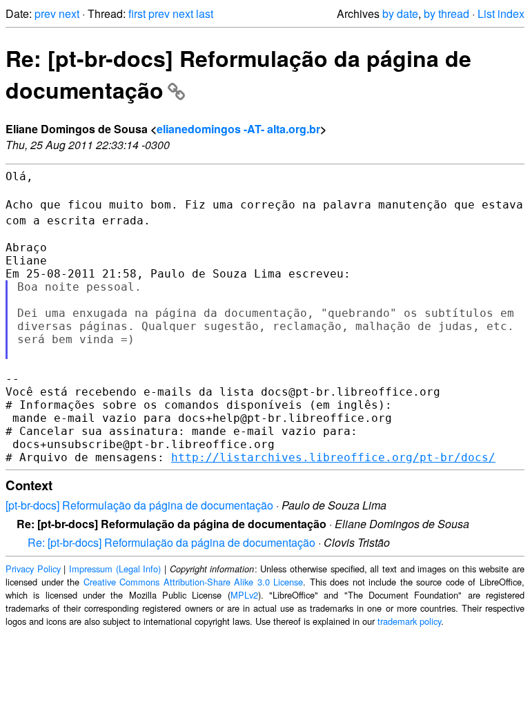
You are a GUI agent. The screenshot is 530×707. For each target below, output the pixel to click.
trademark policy (409, 621)
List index (501, 13)
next (69, 13)
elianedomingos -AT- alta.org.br (238, 129)
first (137, 13)
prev (45, 13)
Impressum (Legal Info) (115, 568)
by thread (446, 13)
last (204, 13)
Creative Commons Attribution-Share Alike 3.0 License (194, 581)
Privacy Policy (33, 568)
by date (400, 13)
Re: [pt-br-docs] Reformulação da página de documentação (171, 542)
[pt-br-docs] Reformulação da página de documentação (139, 505)
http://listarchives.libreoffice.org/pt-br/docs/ (333, 457)
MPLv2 (244, 594)
